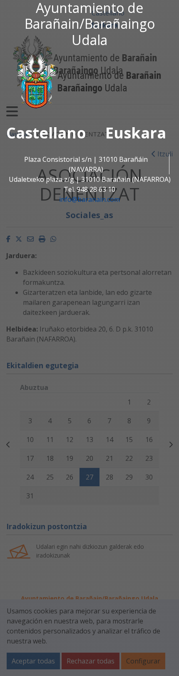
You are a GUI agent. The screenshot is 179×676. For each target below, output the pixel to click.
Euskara (135, 133)
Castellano (46, 133)
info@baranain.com (89, 199)
